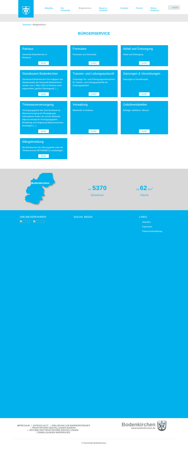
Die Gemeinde (65, 9)
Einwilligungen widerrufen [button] (54, 432)
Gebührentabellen (135, 104)
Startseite (26, 25)
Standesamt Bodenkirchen (40, 73)
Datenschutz (40, 426)
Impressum (147, 227)
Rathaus (28, 48)
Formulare (79, 48)
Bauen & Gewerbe (103, 9)
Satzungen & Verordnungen (141, 73)
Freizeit (139, 8)
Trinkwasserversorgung (38, 104)
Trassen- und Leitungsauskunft (93, 73)
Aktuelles (49, 8)
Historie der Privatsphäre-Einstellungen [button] (53, 430)
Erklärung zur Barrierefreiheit (71, 426)
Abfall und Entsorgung (138, 48)
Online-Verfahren (154, 9)
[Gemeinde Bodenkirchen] (26, 14)
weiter (43, 63)
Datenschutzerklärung (152, 231)
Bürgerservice (85, 8)
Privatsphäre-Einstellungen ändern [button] (54, 428)
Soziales (124, 8)
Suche (175, 7)
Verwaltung (80, 104)
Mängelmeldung (33, 141)
